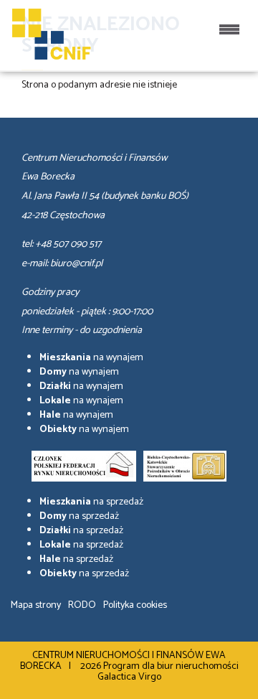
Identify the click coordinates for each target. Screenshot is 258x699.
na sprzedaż (91, 502)
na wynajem (91, 358)
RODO (82, 605)
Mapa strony (36, 605)
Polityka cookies (135, 605)
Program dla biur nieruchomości (171, 666)
